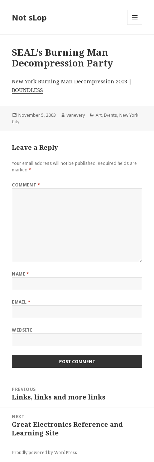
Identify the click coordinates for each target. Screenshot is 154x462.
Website (22, 330)
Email (21, 302)
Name (20, 274)
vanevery (76, 115)
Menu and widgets (134, 24)
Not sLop (29, 17)
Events (110, 115)
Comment (26, 185)
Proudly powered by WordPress (44, 452)
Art (99, 115)
